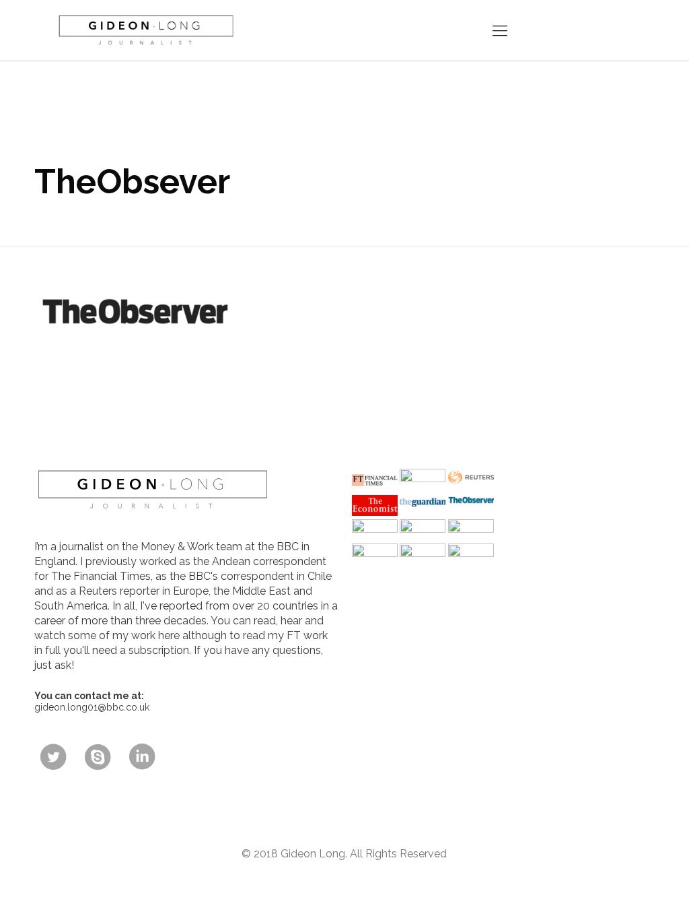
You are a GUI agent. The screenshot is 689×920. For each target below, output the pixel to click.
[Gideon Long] (145, 30)
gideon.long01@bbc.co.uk (91, 707)
